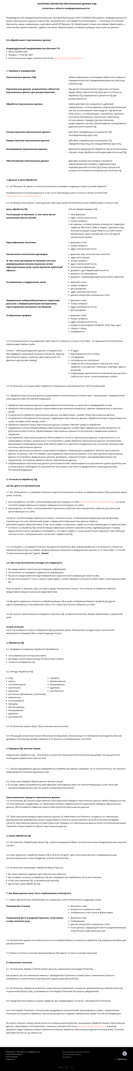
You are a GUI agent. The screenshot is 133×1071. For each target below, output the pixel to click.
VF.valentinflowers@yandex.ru (68, 58)
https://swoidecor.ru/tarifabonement (24, 196)
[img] (124, 1053)
